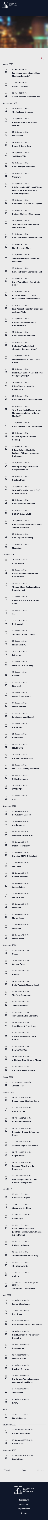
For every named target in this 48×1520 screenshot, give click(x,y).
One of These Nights (21, 696)
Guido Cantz (17, 1459)
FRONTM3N (17, 748)
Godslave (16, 177)
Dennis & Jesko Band (21, 146)
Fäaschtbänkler (19, 1418)
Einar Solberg (18, 563)
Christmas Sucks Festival (23, 1070)
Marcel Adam (18, 897)
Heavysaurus (18, 1348)
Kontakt (24, 1513)
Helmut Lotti (17, 738)
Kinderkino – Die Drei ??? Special (27, 204)
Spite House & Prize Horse (24, 1026)
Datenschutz (24, 1504)
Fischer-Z (16, 686)
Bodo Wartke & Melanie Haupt (25, 985)
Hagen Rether (18, 1156)
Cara (14, 799)
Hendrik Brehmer (20, 877)
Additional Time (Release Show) (26, 1060)
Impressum (24, 1500)
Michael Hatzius (19, 1358)
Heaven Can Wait (19, 1050)
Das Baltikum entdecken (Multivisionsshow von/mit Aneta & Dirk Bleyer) (26, 1232)
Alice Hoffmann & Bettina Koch (26, 97)
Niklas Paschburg (20, 779)
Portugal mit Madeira (21, 815)
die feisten (16, 908)
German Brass (18, 964)
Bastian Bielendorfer (21, 1433)
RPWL (15, 1403)
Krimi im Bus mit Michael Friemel (27, 238)
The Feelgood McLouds (22, 112)
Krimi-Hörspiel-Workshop (23, 167)
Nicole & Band (18, 480)
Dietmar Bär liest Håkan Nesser (26, 214)
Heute (24, 1470)
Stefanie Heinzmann (21, 846)
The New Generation (21, 995)
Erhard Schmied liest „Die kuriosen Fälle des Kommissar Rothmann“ (25, 453)
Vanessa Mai (17, 136)
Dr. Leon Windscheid (21, 1122)
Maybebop (17, 548)
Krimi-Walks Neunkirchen (23, 336)
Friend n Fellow (19, 645)
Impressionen (24, 1509)
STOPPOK (17, 789)
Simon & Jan (18, 1444)
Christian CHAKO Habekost (24, 856)
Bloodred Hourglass (21, 1198)
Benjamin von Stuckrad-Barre (25, 1101)
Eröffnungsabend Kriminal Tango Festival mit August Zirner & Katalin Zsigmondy (27, 190)
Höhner (15, 974)
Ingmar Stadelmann (21, 1304)
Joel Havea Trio (19, 156)
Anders (15, 1276)
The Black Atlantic (20, 1266)
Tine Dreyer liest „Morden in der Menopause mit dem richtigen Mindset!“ (26, 413)
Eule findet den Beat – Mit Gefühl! (27, 1324)
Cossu (15, 954)
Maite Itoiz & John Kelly (22, 665)
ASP (14, 614)
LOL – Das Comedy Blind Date (25, 768)
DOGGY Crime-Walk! (21, 514)
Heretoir (15, 676)
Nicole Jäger (17, 1218)
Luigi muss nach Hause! (23, 717)
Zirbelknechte (18, 1086)
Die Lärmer (17, 1314)
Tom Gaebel (17, 1392)
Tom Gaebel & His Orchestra (25, 1016)
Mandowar (17, 866)
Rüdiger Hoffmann (20, 1245)
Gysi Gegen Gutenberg (22, 538)
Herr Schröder (18, 1111)
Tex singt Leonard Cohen (23, 634)
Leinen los (16, 655)
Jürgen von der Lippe (21, 1208)
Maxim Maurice (19, 707)
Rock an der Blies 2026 (22, 758)
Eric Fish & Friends (20, 1369)
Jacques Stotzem (20, 1005)
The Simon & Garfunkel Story (25, 1255)
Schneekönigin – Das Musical (25, 1145)
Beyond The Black (20, 86)
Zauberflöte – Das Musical (23, 1288)
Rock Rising (17, 727)
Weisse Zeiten (18, 887)
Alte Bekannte (18, 825)
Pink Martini (17, 624)
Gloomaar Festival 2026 (22, 835)
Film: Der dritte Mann (21, 248)
